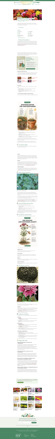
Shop (33, 4)
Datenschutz (32, 435)
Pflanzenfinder (25, 4)
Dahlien (24, 364)
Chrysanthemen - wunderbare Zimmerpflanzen (15, 409)
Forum (15, 4)
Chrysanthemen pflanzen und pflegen (16, 393)
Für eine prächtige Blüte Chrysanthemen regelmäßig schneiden (31, 402)
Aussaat (31, 304)
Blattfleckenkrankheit (21, 324)
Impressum (32, 434)
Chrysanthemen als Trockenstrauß (30, 409)
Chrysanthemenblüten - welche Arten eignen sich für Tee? (16, 402)
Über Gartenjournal (38, 4)
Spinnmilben (20, 318)
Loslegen (34, 0)
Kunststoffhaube (20, 310)
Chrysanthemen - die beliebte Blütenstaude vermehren (38, 409)
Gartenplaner (20, 4)
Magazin (30, 4)
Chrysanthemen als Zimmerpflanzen (21, 44)
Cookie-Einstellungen (33, 436)
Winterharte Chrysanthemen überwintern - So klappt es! (31, 393)
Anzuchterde (24, 309)
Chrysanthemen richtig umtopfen (24, 393)
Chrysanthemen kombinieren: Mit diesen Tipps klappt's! (24, 409)
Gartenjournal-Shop (26, 435)
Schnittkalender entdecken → (20, 382)
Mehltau (21, 326)
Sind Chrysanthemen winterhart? (38, 393)
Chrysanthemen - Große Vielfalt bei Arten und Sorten (37, 402)
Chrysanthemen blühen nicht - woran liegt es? (24, 401)
